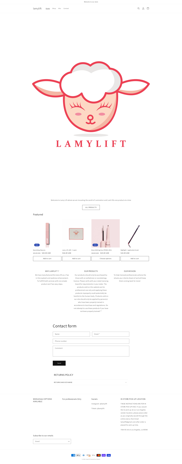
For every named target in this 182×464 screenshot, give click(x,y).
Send (59, 363)
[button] (138, 8)
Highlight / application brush (130, 250)
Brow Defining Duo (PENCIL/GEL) (101, 250)
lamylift (88, 459)
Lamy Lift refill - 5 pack (69, 250)
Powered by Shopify (95, 459)
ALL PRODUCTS (91, 207)
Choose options (105, 258)
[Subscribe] (68, 441)
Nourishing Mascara (39, 250)
